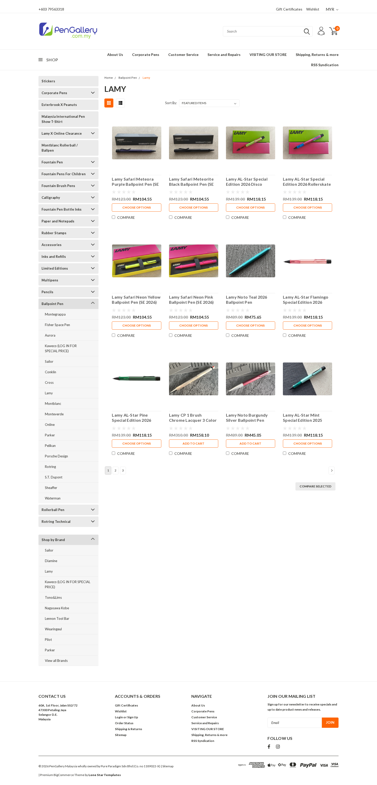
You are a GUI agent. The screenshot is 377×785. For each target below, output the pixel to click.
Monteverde (54, 414)
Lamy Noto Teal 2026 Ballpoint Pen (246, 300)
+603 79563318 (51, 9)
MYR (330, 9)
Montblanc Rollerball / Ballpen (60, 147)
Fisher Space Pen (57, 325)
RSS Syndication (325, 65)
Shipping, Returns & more (317, 54)
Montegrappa (55, 314)
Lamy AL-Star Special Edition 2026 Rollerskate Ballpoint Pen (307, 181)
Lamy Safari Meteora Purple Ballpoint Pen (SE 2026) (135, 181)
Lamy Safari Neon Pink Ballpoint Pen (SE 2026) (191, 300)
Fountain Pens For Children (64, 174)
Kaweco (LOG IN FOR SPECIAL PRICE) (61, 348)
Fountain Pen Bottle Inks (62, 209)
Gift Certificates (289, 9)
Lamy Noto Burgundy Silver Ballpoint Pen (247, 418)
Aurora (50, 335)
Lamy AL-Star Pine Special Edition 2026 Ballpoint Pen (131, 418)
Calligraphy (51, 197)
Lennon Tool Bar (57, 618)
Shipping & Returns (128, 729)
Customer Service (183, 54)
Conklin (50, 372)
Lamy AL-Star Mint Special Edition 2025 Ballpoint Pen (302, 418)
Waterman (53, 498)
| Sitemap (167, 766)
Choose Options (136, 207)
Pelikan (50, 446)
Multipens (50, 280)
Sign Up (132, 717)
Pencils (47, 292)
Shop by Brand (53, 540)
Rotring (50, 467)
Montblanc (53, 403)
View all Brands (56, 661)
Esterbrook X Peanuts (59, 105)
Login (119, 717)
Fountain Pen (52, 162)
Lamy (49, 393)
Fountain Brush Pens (58, 186)
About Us (115, 54)
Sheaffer (51, 488)
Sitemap (120, 735)
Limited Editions (55, 268)
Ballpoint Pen (52, 304)
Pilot (48, 639)
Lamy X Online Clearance (62, 133)
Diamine (51, 561)
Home (108, 78)
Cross (49, 382)
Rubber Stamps (54, 233)
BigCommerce (64, 775)
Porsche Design (56, 456)
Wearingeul (53, 629)
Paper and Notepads (58, 221)
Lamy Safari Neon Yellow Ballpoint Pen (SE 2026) (136, 300)
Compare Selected (315, 486)
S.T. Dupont (53, 477)
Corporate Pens (145, 54)
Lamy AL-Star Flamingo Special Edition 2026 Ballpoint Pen (305, 300)
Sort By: (171, 103)
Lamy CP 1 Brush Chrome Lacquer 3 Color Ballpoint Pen (193, 418)
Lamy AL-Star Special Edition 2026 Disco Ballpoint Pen (246, 181)
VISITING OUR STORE (268, 54)
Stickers (48, 81)
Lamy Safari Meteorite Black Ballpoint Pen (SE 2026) (191, 181)
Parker (50, 435)
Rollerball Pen (53, 510)
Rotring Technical (56, 521)
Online (50, 425)
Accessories (52, 245)
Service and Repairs (224, 54)
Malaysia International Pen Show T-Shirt (63, 119)
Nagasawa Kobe (57, 608)
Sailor (49, 361)
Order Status (124, 723)
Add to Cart (193, 443)
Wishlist (312, 9)
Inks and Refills (54, 256)
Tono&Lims (53, 597)
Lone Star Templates (104, 775)
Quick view (136, 142)
